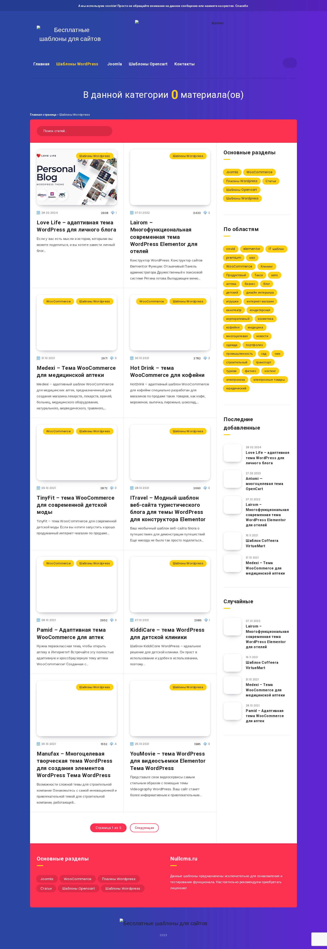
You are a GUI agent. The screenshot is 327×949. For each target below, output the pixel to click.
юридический (236, 388)
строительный (237, 362)
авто (274, 275)
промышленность (239, 353)
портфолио (254, 345)
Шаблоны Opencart (148, 64)
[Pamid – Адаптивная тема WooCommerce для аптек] (232, 711)
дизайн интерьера (260, 292)
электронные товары (269, 379)
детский (232, 292)
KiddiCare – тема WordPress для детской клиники (167, 633)
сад (263, 353)
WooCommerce (58, 301)
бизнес (250, 283)
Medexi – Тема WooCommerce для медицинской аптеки (76, 371)
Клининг (267, 266)
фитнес (250, 371)
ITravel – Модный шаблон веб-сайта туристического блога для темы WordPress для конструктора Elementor (168, 509)
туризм (231, 371)
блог (266, 283)
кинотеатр (234, 310)
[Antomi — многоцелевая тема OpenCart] (232, 479)
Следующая (144, 828)
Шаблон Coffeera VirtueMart (262, 543)
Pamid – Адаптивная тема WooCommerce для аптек (71, 633)
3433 (197, 213)
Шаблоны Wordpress (94, 156)
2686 (198, 620)
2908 (104, 213)
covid (230, 249)
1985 (197, 744)
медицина (255, 327)
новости (262, 336)
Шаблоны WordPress (77, 64)
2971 (104, 358)
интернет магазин (260, 301)
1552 (104, 744)
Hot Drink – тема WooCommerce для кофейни (167, 371)
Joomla (114, 64)
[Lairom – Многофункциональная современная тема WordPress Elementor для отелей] (232, 505)
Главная (41, 64)
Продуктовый (236, 275)
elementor (251, 249)
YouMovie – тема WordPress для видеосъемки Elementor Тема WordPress (168, 761)
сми (278, 353)
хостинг (270, 371)
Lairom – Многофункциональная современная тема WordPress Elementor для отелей (164, 237)
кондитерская (260, 310)
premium (233, 257)
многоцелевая (237, 336)
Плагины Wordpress (241, 181)
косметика (265, 318)
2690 (197, 488)
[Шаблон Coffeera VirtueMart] (232, 541)
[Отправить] (107, 130)
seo (252, 257)
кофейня (233, 327)
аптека (231, 283)
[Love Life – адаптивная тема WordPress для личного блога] (232, 453)
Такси (258, 275)
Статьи (271, 181)
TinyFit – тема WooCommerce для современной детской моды (76, 505)
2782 (197, 358)
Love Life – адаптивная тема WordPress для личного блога (76, 226)
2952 (103, 620)
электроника (235, 379)
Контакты (184, 64)
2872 (103, 488)
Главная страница (43, 115)
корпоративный (238, 318)
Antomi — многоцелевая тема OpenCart (264, 484)
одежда (232, 345)
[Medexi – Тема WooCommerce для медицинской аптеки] (232, 563)
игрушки (232, 301)
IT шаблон (276, 249)
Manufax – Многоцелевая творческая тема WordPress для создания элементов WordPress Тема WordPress (75, 764)
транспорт (263, 362)
